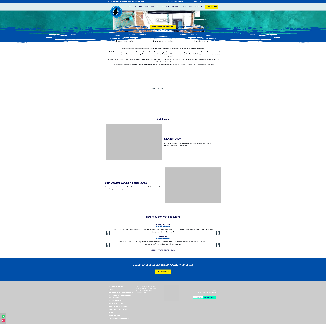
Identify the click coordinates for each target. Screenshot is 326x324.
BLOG (110, 289)
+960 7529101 (199, 1)
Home (130, 7)
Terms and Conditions (117, 310)
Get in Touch (163, 272)
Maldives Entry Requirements (120, 292)
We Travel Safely (115, 304)
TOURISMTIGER (212, 292)
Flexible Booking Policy (118, 307)
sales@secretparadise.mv (175, 1)
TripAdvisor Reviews (163, 226)
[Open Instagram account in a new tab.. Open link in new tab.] (3, 320)
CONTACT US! (212, 7)
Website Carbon (209, 297)
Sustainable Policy (116, 286)
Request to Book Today (163, 27)
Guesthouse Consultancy (119, 319)
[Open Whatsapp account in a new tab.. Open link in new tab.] (3, 316)
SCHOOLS (175, 7)
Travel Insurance (115, 301)
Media (110, 313)
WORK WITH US (114, 316)
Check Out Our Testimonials (164, 250)
